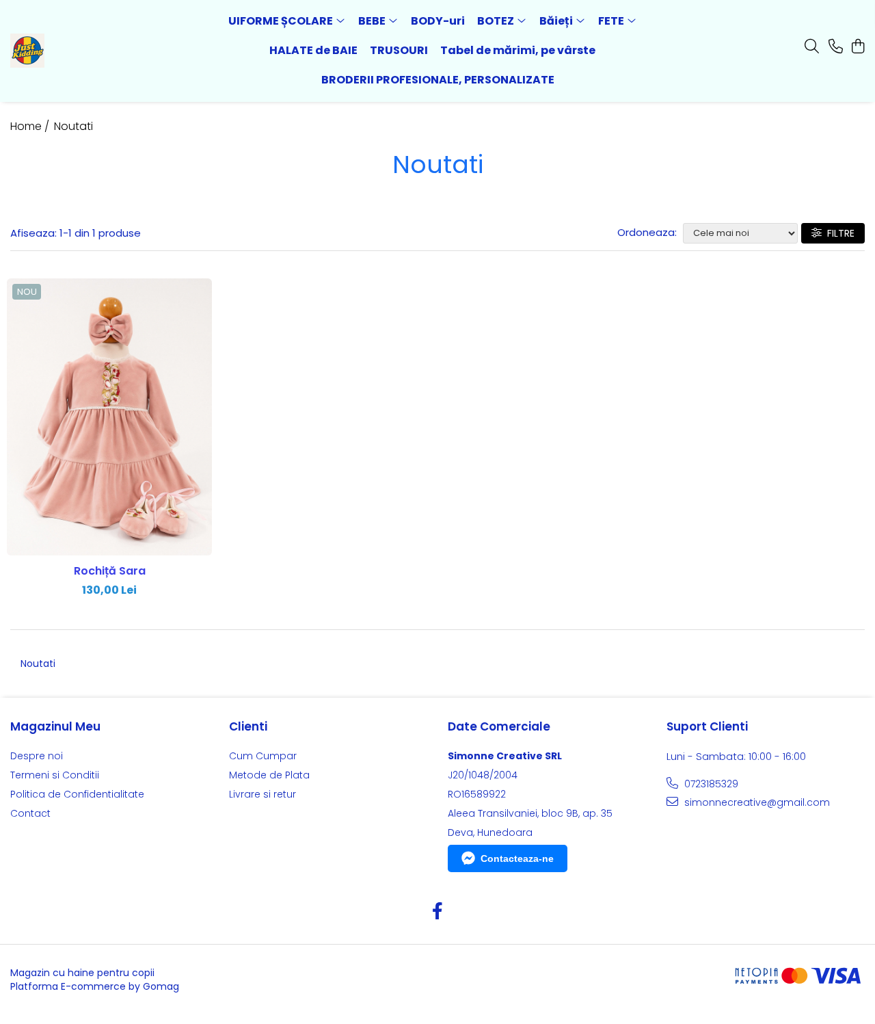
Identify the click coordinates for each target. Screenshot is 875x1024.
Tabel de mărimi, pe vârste (517, 50)
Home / (31, 126)
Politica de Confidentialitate (77, 794)
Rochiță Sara (110, 571)
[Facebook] (438, 912)
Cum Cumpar (263, 756)
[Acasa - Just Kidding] (87, 51)
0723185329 (710, 784)
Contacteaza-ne (517, 858)
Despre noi (36, 756)
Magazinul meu (55, 726)
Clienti (248, 726)
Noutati (73, 126)
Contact (30, 813)
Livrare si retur (262, 794)
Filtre (838, 233)
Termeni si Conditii (54, 775)
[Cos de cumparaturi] (857, 47)
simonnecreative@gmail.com (756, 802)
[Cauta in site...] (812, 47)
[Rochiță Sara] (109, 416)
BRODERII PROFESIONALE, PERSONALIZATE (437, 80)
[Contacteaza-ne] (836, 47)
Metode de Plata (269, 775)
